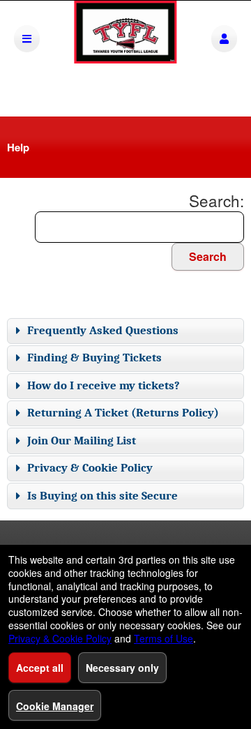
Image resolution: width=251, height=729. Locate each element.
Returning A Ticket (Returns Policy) (123, 412)
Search (208, 256)
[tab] (125, 331)
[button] (224, 38)
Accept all (39, 668)
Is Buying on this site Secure (102, 495)
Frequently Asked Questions (102, 330)
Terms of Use (163, 638)
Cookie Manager (54, 706)
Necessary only (122, 668)
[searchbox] (139, 227)
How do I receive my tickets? (103, 385)
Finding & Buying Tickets (94, 357)
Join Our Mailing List (81, 440)
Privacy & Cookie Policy (90, 467)
